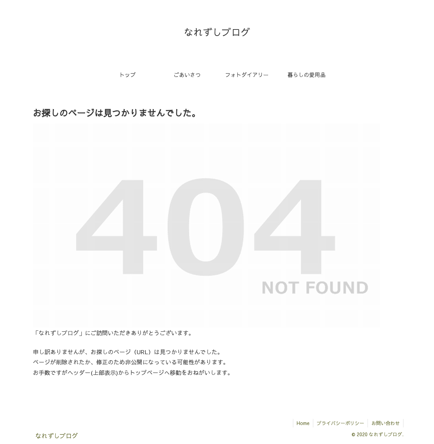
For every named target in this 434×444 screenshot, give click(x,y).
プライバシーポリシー (340, 423)
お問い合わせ (385, 423)
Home (303, 423)
